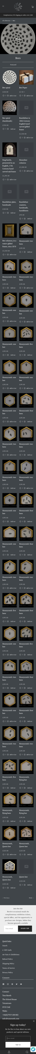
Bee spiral (6, 87)
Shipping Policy (8, 963)
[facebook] (3, 984)
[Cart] (33, 6)
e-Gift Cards (7, 950)
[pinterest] (12, 984)
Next (31, 898)
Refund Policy (7, 959)
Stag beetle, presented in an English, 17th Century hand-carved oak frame (9, 166)
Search (4, 945)
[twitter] (16, 984)
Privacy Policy (7, 972)
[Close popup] (34, 1021)
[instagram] (8, 984)
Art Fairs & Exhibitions (10, 954)
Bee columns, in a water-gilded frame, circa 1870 (9, 243)
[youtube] (21, 984)
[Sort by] (18, 65)
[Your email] (11, 929)
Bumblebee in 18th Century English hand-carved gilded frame (24, 124)
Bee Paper (23, 87)
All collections (6, 21)
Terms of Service (8, 968)
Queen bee (23, 877)
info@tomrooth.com (10, 1018)
